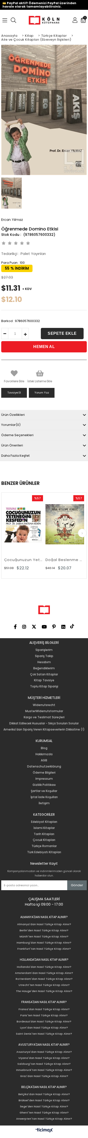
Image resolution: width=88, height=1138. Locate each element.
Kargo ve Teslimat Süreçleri (44, 717)
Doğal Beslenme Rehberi (49, 560)
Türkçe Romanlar (44, 846)
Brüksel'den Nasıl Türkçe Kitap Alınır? (44, 1100)
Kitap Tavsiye (44, 680)
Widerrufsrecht (44, 705)
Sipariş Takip (44, 656)
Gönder (77, 885)
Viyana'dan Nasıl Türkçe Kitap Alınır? (44, 1058)
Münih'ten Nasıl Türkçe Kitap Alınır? (44, 936)
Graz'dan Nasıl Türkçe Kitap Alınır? (44, 1076)
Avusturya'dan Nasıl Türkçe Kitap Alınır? (44, 1052)
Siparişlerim (44, 650)
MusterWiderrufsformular (44, 711)
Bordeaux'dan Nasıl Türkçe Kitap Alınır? (44, 1021)
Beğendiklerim (44, 668)
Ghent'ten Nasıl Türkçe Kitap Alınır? (44, 1112)
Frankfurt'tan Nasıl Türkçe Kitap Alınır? (44, 948)
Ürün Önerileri (12, 445)
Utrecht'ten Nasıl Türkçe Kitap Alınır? (44, 985)
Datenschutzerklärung (44, 766)
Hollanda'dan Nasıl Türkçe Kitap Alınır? (44, 967)
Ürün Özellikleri (13, 414)
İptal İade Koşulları (44, 797)
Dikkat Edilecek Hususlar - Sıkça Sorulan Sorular (44, 723)
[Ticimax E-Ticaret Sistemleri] (44, 1130)
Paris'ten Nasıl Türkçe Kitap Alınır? (44, 1015)
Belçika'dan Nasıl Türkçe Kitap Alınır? (44, 1094)
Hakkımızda (44, 754)
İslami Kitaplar (44, 828)
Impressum (44, 778)
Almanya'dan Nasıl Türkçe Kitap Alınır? (44, 924)
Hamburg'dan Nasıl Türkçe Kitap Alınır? (44, 942)
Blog (44, 748)
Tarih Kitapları (44, 834)
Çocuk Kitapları (44, 840)
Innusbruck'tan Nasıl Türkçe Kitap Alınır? (44, 1070)
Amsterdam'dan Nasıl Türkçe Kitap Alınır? (44, 973)
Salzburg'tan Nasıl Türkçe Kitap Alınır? (44, 1064)
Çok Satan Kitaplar (44, 674)
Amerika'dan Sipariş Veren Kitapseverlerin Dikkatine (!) (44, 729)
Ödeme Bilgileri (44, 772)
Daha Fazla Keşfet (15, 455)
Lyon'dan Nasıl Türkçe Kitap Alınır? (44, 1027)
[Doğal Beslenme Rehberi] (49, 524)
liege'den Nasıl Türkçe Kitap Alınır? (44, 1106)
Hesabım (44, 662)
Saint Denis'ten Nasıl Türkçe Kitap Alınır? (44, 1033)
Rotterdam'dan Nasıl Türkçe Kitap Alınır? (44, 979)
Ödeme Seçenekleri (17, 435)
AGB (44, 760)
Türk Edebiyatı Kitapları (44, 852)
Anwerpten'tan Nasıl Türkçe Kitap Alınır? (44, 1118)
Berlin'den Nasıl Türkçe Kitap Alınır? (44, 930)
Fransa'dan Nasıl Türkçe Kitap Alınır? (44, 1009)
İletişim (44, 803)
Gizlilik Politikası (44, 785)
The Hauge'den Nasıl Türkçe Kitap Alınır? (44, 991)
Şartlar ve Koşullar (44, 791)
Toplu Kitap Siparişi (44, 686)
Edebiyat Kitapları (44, 822)
